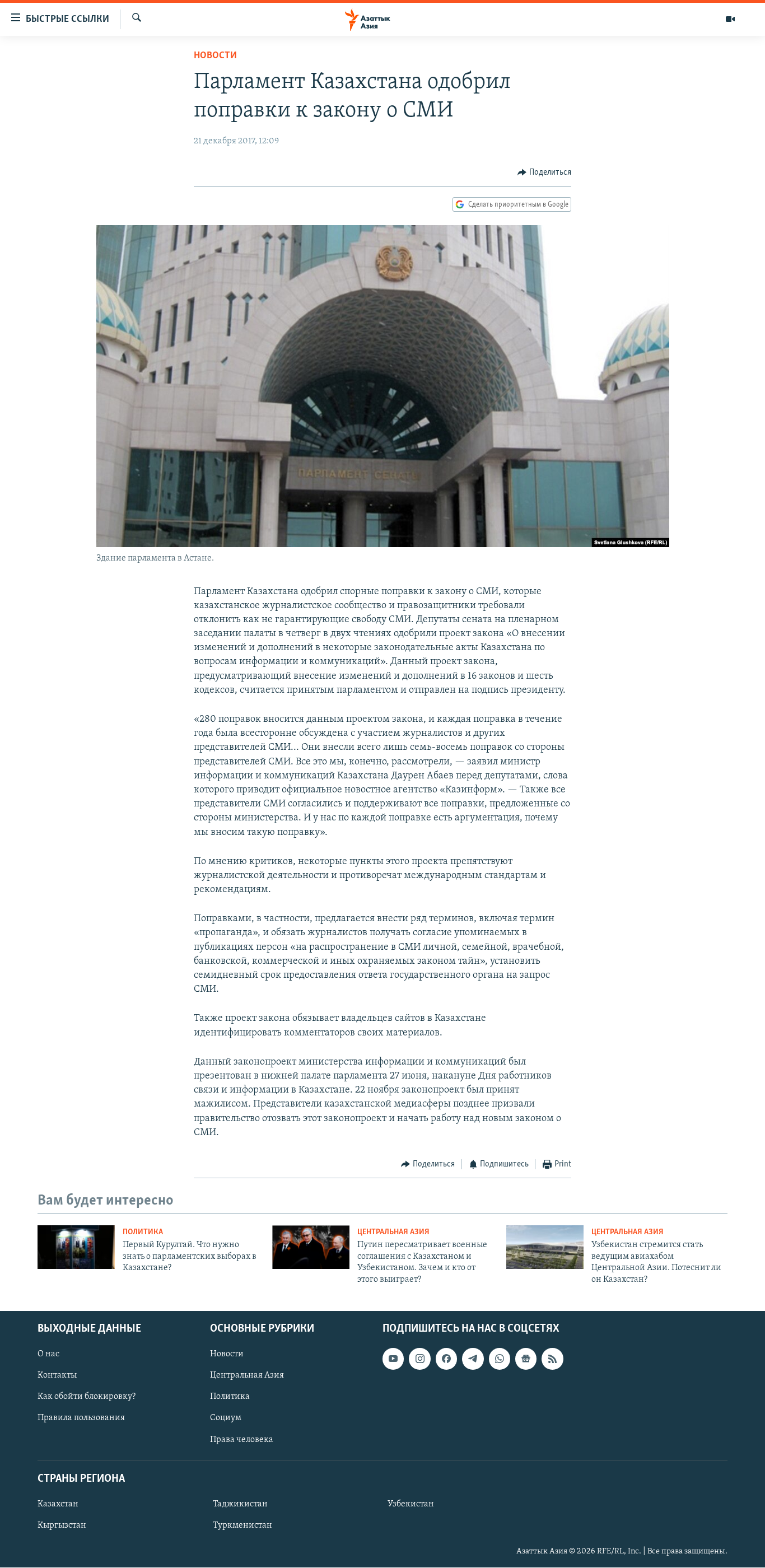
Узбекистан (411, 1504)
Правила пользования (81, 1418)
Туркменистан (242, 1525)
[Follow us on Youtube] (393, 1358)
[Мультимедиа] (730, 19)
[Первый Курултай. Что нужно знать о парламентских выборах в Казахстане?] (76, 1247)
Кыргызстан (62, 1525)
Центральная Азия (393, 1232)
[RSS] (552, 1358)
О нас (48, 1354)
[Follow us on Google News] (526, 1358)
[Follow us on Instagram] (419, 1358)
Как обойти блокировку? (87, 1396)
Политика (143, 1232)
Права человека (241, 1439)
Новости (215, 56)
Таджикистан (240, 1504)
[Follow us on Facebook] (446, 1358)
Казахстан (58, 1504)
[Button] (544, 172)
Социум (225, 1418)
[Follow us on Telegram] (472, 1358)
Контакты (57, 1375)
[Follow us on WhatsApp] (499, 1358)
